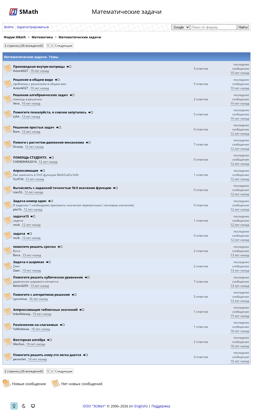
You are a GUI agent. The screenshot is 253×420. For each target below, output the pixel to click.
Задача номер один (29, 201)
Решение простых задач (33, 127)
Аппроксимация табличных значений (45, 309)
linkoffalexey (22, 314)
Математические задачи (80, 37)
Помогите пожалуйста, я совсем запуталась (49, 112)
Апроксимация (25, 170)
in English (138, 406)
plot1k (17, 209)
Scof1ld (18, 179)
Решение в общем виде (33, 79)
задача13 (21, 216)
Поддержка (160, 406)
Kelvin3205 (21, 286)
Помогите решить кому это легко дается (47, 355)
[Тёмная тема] (23, 406)
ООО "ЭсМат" (94, 406)
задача (19, 233)
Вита (17, 255)
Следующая (63, 45)
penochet (20, 359)
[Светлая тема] (14, 406)
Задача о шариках (28, 262)
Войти (9, 27)
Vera (16, 103)
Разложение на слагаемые (35, 324)
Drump (18, 147)
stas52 (18, 192)
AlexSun (19, 344)
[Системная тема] (33, 406)
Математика (42, 37)
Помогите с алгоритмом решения (42, 294)
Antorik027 (21, 71)
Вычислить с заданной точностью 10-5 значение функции (62, 188)
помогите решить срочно (34, 246)
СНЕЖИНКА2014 (25, 162)
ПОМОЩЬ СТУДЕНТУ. (30, 157)
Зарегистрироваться (33, 27)
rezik (17, 225)
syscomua (20, 299)
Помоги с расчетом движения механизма (48, 142)
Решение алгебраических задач (40, 95)
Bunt (16, 131)
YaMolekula (21, 329)
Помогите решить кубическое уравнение (48, 277)
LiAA (16, 116)
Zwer (17, 270)
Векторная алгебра (29, 339)
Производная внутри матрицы (39, 66)
